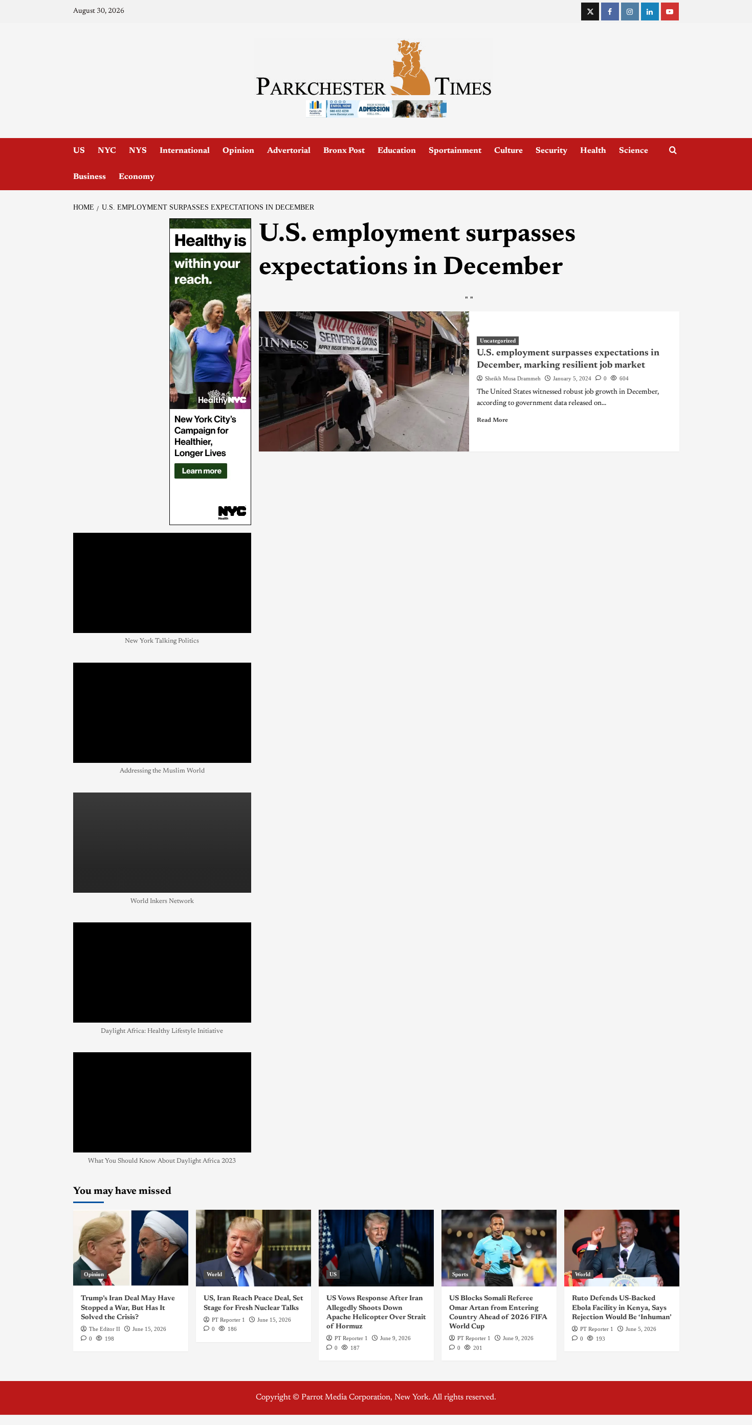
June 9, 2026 (395, 1338)
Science (633, 151)
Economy (136, 177)
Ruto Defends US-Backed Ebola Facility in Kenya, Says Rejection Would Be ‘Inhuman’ (622, 1308)
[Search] (673, 151)
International (185, 151)
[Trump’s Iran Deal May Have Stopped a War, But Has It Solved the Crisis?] (130, 1248)
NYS (138, 151)
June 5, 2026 (641, 1329)
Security (551, 151)
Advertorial (289, 151)
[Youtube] (670, 11)
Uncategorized (498, 340)
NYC (107, 151)
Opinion (238, 151)
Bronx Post (344, 151)
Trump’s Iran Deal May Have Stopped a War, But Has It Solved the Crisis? (128, 1308)
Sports (460, 1274)
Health (593, 151)
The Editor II (104, 1329)
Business (89, 177)
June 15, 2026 (149, 1329)
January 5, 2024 (572, 378)
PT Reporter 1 (228, 1320)
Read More (492, 420)
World (214, 1274)
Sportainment (455, 151)
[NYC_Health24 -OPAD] (210, 372)
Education (397, 151)
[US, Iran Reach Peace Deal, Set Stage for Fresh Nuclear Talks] (253, 1248)
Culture (508, 151)
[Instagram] (630, 11)
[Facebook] (610, 11)
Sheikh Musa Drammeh (513, 378)
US (79, 151)
